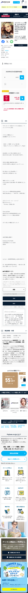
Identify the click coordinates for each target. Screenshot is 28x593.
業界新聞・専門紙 (16, 427)
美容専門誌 (19, 11)
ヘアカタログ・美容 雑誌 (10, 11)
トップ (2, 11)
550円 (17, 77)
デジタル (5, 84)
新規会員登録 (14, 453)
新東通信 (7, 50)
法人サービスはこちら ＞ (8, 463)
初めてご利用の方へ (14, 459)
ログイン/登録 (16, 2)
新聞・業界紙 (5, 427)
